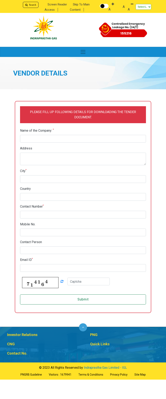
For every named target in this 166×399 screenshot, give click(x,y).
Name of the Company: (37, 130)
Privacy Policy (119, 374)
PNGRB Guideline (31, 374)
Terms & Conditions (90, 374)
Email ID (26, 259)
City (23, 171)
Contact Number (32, 206)
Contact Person (31, 242)
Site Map (140, 374)
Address (26, 148)
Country (25, 189)
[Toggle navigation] (83, 52)
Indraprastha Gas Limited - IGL (105, 368)
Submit (83, 299)
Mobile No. (27, 224)
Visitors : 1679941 (60, 374)
